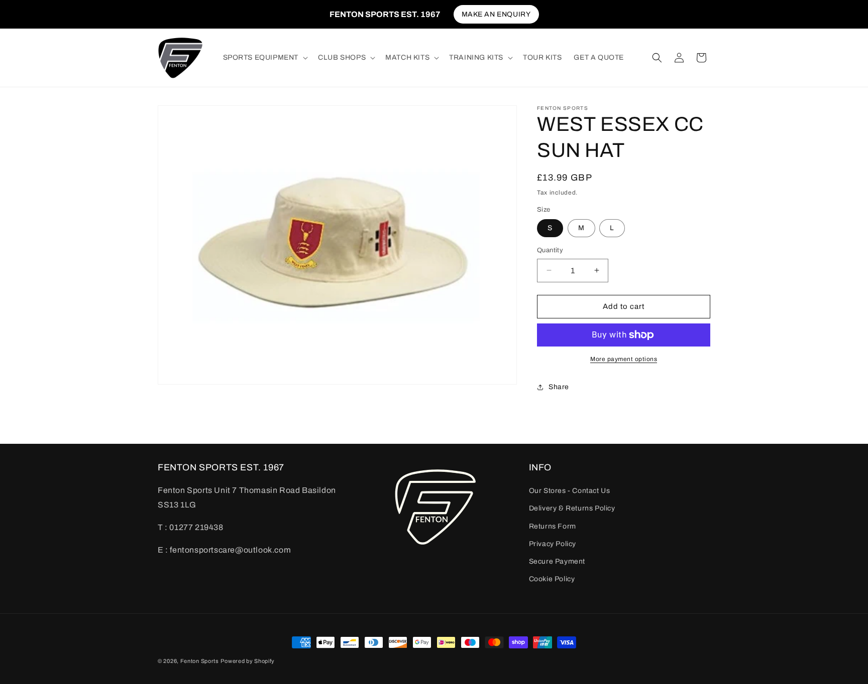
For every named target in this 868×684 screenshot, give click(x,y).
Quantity (550, 250)
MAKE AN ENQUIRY (496, 14)
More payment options (623, 359)
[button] (264, 57)
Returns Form (552, 526)
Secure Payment (557, 561)
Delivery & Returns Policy (572, 508)
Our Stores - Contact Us (569, 490)
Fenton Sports (199, 661)
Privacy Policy (552, 544)
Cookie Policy (552, 579)
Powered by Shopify (248, 661)
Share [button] (559, 387)
